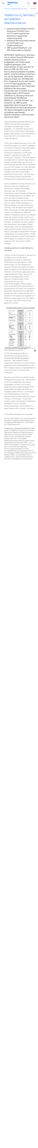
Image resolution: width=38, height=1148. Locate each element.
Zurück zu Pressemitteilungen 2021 (15, 9)
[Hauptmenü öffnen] (3, 3)
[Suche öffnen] (28, 3)
